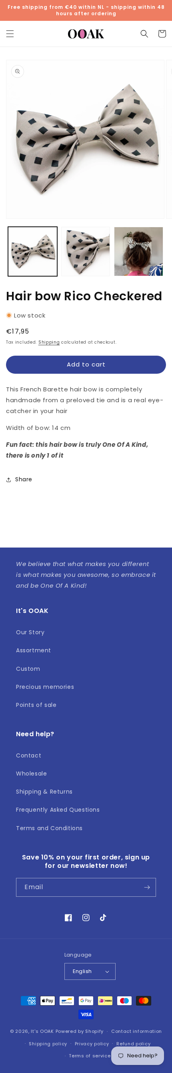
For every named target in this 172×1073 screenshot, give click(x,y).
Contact (28, 755)
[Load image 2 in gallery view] (85, 251)
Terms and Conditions (49, 828)
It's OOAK (42, 1031)
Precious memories (45, 687)
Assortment (33, 650)
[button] (10, 34)
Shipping (49, 342)
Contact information (136, 1031)
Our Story (30, 632)
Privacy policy (92, 1043)
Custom (28, 669)
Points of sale (36, 705)
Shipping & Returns (44, 792)
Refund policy (133, 1043)
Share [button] (23, 479)
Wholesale (31, 774)
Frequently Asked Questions (58, 810)
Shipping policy (48, 1043)
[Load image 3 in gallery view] (138, 251)
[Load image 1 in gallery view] (32, 251)
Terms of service (89, 1056)
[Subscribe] (147, 887)
